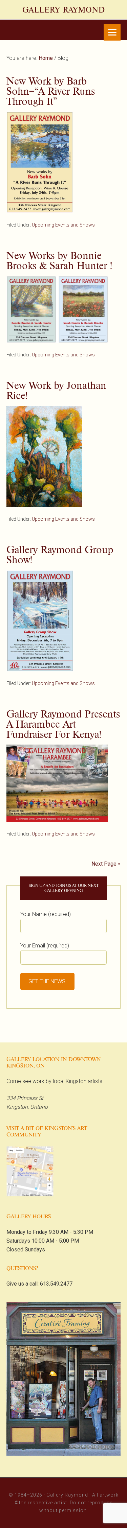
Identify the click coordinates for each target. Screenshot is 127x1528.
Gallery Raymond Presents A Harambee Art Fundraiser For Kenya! (63, 724)
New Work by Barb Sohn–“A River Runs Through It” (50, 91)
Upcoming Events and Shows (63, 225)
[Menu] (112, 32)
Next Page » (106, 864)
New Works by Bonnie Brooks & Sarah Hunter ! (59, 260)
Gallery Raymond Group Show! (59, 554)
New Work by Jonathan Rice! (56, 390)
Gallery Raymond (63, 10)
